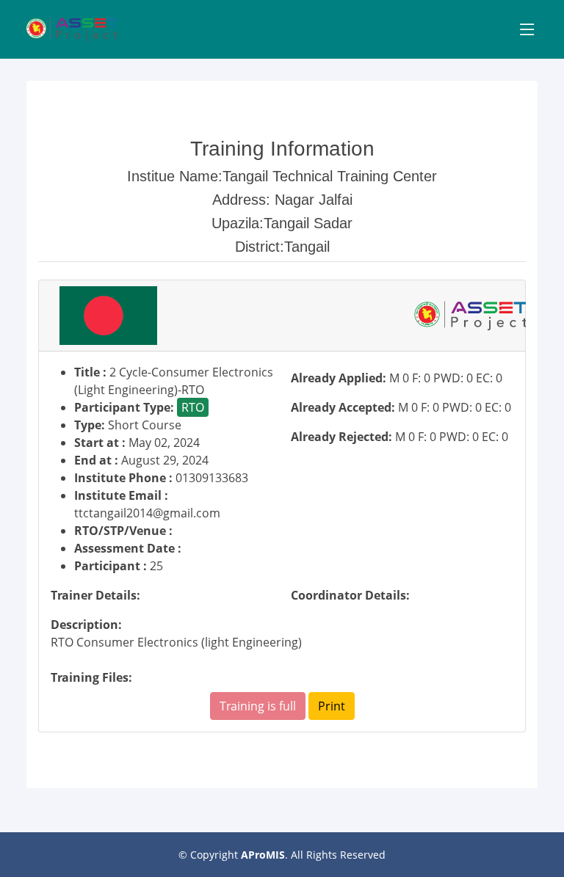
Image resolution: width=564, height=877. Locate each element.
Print (331, 706)
